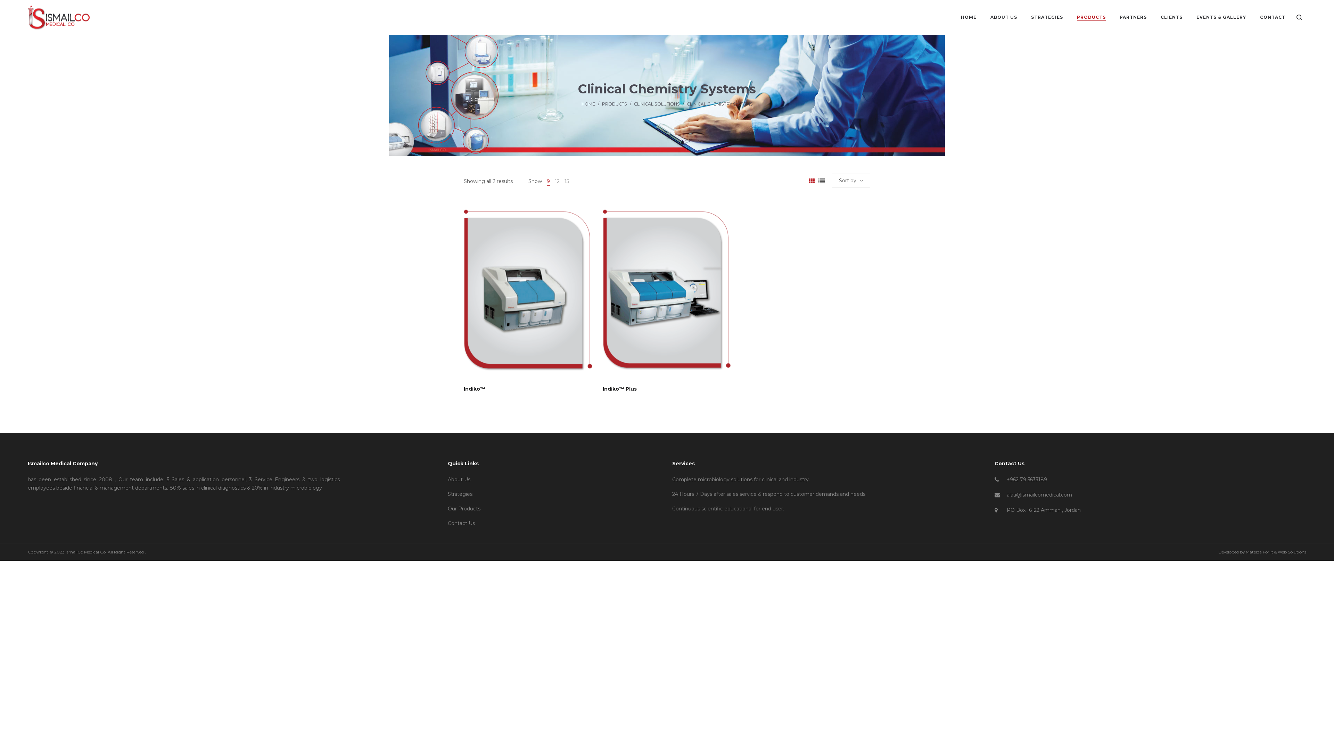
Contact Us (461, 523)
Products (614, 104)
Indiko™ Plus (620, 389)
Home (588, 104)
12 (557, 181)
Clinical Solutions (657, 104)
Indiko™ (474, 389)
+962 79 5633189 (1027, 479)
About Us (459, 479)
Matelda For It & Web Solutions (1276, 552)
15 (567, 181)
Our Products (464, 509)
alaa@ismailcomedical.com (1039, 495)
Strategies (460, 494)
